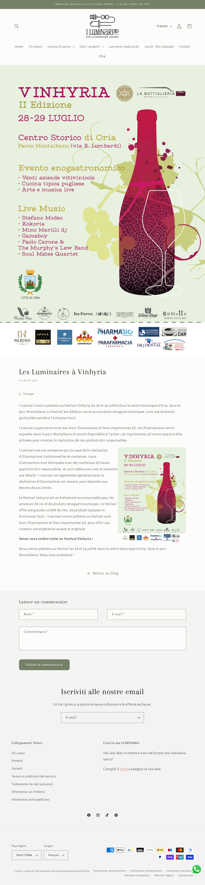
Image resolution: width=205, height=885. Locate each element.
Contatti (17, 768)
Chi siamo (18, 753)
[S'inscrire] (139, 717)
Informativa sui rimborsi (28, 791)
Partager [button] (29, 393)
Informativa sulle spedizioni (31, 799)
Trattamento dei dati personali (32, 784)
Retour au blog (106, 573)
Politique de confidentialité (146, 871)
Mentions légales (164, 875)
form (124, 769)
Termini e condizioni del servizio (34, 776)
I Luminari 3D (30, 871)
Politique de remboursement (110, 871)
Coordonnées (186, 875)
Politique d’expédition (137, 875)
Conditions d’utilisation (179, 871)
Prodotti (17, 760)
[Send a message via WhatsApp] (196, 869)
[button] (17, 26)
